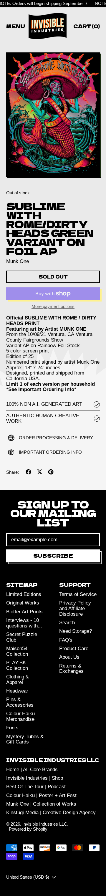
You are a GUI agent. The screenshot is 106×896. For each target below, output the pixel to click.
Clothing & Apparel (17, 679)
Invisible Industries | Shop (34, 778)
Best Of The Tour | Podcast (36, 786)
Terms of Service (78, 594)
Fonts (12, 728)
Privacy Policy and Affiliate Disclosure (75, 608)
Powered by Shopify (28, 829)
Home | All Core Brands (32, 769)
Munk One (17, 261)
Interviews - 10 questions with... (24, 623)
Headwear (17, 691)
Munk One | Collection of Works (41, 804)
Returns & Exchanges (71, 668)
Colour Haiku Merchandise (20, 716)
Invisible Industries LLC (44, 824)
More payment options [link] (53, 306)
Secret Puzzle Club (21, 637)
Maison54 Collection (17, 651)
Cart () (86, 27)
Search (67, 622)
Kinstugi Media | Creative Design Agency (51, 812)
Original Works (22, 603)
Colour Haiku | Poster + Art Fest (41, 795)
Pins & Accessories (20, 702)
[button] (53, 115)
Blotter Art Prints (24, 612)
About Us (69, 657)
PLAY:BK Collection (17, 665)
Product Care (73, 648)
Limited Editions (23, 594)
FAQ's (65, 640)
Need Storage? (75, 631)
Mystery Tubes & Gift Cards (25, 739)
